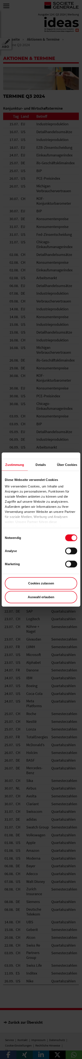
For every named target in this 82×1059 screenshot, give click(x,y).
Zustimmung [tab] (14, 464)
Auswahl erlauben (41, 597)
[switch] (71, 550)
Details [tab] (41, 464)
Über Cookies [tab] (67, 464)
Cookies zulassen (41, 583)
